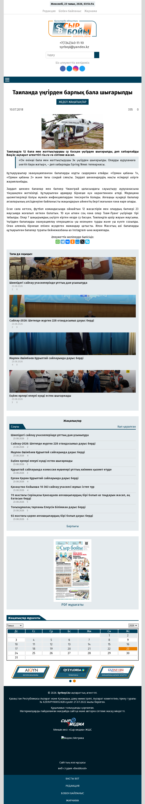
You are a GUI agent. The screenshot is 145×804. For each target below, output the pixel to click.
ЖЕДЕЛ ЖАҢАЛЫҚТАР (72, 102)
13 (69, 644)
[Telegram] (62, 242)
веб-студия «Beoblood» (72, 768)
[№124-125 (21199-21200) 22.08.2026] (73, 571)
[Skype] (87, 242)
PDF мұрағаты (72, 605)
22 (109, 648)
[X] (82, 242)
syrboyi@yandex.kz (74, 47)
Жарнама (90, 11)
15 (109, 644)
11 (34, 644)
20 (69, 648)
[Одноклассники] (72, 242)
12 (51, 644)
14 (89, 644)
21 (89, 648)
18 (33, 648)
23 (127, 648)
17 (16, 648)
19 (51, 648)
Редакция (49, 11)
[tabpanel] (30, 671)
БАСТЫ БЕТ (72, 778)
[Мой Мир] (77, 242)
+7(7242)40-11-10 (71, 43)
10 (16, 644)
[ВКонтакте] (67, 242)
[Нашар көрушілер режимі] (101, 9)
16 (127, 644)
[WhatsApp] (58, 242)
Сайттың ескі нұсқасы (72, 762)
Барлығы (72, 526)
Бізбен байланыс (70, 11)
